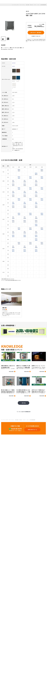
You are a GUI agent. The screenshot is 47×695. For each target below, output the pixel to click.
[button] (3, 39)
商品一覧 (31, 4)
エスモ (38, 4)
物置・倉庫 (27, 4)
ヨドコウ (35, 4)
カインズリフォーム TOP (15, 4)
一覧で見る (23, 403)
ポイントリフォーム (22, 4)
